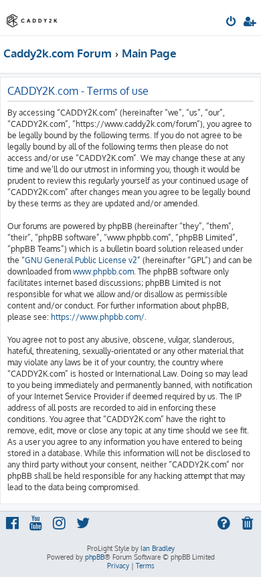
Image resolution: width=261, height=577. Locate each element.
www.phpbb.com (103, 271)
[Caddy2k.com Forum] (32, 17)
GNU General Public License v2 (81, 260)
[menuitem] (232, 23)
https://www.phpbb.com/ (98, 317)
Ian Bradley (158, 548)
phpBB (94, 557)
